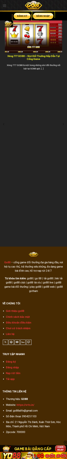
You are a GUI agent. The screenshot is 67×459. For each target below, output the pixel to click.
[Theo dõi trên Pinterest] (11, 342)
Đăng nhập (12, 367)
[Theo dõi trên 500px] (23, 342)
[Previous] (4, 130)
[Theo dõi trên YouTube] (17, 342)
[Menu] (4, 6)
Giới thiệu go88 (15, 311)
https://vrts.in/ (25, 404)
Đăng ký (11, 361)
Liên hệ (10, 334)
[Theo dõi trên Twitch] (29, 342)
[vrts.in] (33, 5)
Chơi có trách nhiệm (18, 328)
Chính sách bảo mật (18, 316)
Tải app (10, 379)
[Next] (63, 130)
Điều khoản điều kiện (18, 322)
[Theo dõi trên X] (5, 342)
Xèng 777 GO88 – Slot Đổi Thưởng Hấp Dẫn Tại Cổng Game (33, 58)
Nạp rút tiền (13, 373)
